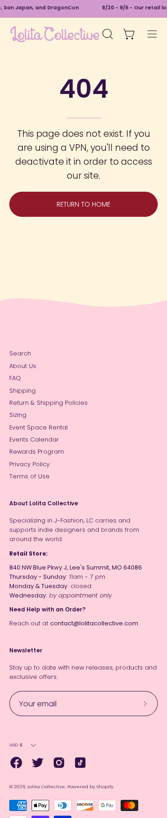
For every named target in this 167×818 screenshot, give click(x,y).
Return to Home (83, 204)
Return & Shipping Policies (48, 403)
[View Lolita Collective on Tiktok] (80, 763)
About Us (22, 366)
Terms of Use (29, 476)
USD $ (16, 745)
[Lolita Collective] (54, 34)
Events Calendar (34, 439)
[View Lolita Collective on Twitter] (38, 763)
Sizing (17, 415)
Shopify (104, 787)
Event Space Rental (38, 427)
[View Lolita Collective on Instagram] (59, 763)
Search (20, 353)
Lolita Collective (46, 787)
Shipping (22, 391)
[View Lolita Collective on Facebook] (16, 763)
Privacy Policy (29, 464)
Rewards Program (36, 452)
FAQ (15, 378)
